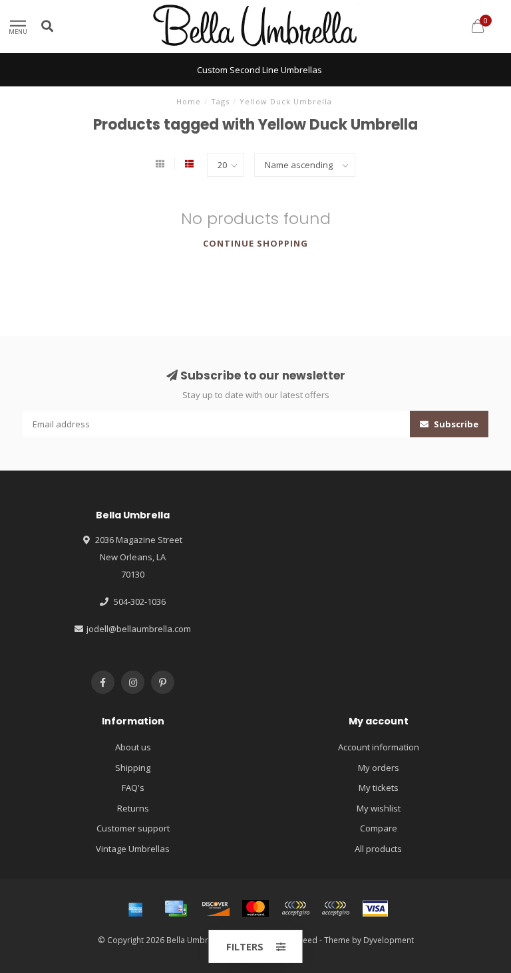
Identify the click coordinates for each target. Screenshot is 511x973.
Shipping (132, 768)
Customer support (133, 828)
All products (378, 849)
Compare (378, 828)
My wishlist (379, 808)
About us (133, 747)
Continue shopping (255, 243)
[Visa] (375, 909)
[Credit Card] (175, 909)
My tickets (379, 788)
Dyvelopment (388, 939)
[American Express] (135, 909)
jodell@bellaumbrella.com (138, 629)
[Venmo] (335, 909)
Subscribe (455, 424)
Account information (378, 747)
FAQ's (133, 788)
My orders (378, 768)
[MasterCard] (255, 909)
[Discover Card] (215, 909)
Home (188, 101)
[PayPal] (295, 909)
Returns (133, 808)
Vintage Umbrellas (133, 849)
